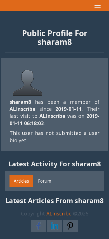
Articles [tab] (21, 181)
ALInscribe (59, 213)
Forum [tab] (44, 181)
